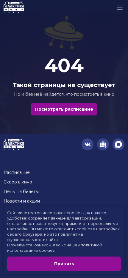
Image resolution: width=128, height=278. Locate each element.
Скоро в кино (18, 182)
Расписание (17, 172)
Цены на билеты (21, 191)
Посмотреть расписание (64, 109)
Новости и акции (22, 201)
